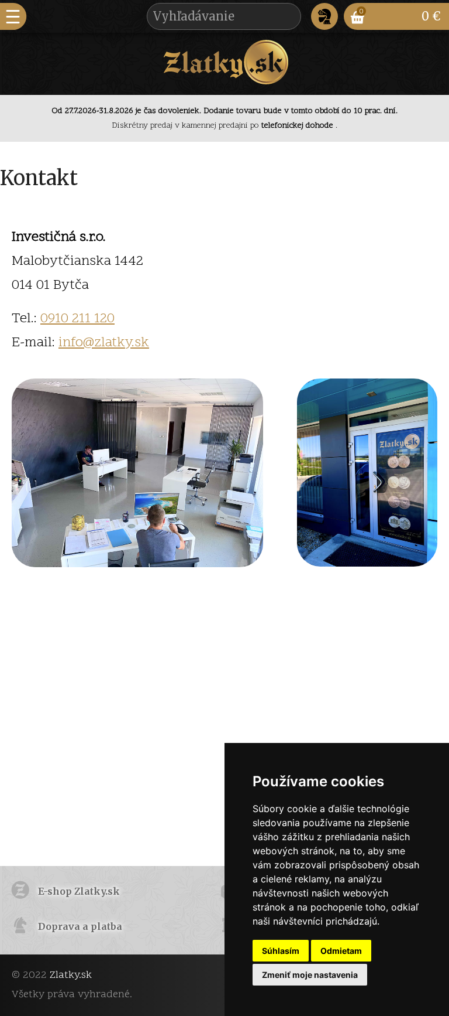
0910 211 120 (77, 319)
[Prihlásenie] (324, 16)
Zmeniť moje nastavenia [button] (310, 975)
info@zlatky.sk (103, 343)
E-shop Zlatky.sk (79, 891)
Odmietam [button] (341, 951)
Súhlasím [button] (280, 951)
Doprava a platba (80, 926)
